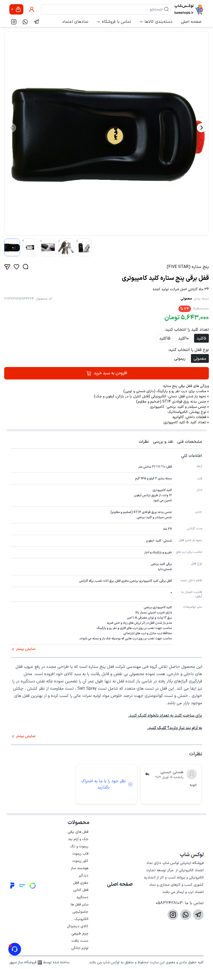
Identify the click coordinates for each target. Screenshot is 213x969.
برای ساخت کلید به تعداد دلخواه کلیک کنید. (165, 715)
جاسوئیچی (80, 912)
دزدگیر (83, 875)
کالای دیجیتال (77, 926)
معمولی (186, 298)
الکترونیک (81, 919)
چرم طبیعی (79, 933)
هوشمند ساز (79, 868)
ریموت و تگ (79, 846)
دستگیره (82, 897)
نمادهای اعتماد (75, 22)
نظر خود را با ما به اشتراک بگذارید (103, 784)
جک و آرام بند (78, 839)
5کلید (201, 338)
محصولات (78, 822)
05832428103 (169, 903)
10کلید (183, 338)
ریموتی (179, 359)
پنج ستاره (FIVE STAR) (188, 267)
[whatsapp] (25, 21)
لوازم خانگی (79, 948)
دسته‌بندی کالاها (158, 22)
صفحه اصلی (191, 22)
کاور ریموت (80, 861)
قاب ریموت (80, 853)
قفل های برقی (78, 832)
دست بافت (79, 941)
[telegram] (36, 21)
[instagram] (13, 21)
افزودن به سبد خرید (110, 373)
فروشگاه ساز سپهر (22, 962)
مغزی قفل (80, 882)
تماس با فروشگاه (116, 22)
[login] (31, 9)
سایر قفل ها (79, 904)
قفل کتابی (80, 890)
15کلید (164, 338)
